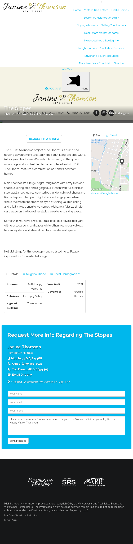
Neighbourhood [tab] (35, 274)
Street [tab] (113, 135)
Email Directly (22, 374)
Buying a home (86, 25)
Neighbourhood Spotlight (100, 40)
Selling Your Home (112, 25)
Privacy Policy (10, 520)
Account (55, 88)
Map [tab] (98, 135)
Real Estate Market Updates (101, 33)
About (118, 63)
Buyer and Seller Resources (101, 55)
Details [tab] (13, 274)
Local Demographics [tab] (67, 274)
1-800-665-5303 (37, 369)
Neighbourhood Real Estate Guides (100, 48)
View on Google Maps (104, 193)
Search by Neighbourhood (100, 17)
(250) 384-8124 (32, 363)
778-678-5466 (32, 358)
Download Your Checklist (94, 63)
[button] (44, 139)
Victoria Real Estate (96, 10)
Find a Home (120, 10)
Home (77, 10)
